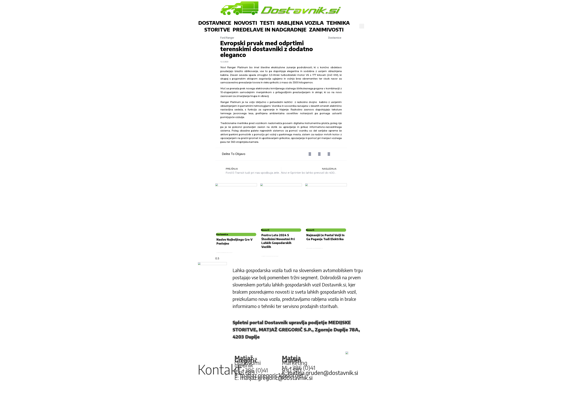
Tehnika (338, 22)
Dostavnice (214, 22)
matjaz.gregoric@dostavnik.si (276, 377)
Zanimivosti (326, 29)
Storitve (217, 29)
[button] (361, 26)
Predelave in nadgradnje (269, 29)
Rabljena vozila (300, 22)
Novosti (245, 22)
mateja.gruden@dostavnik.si (323, 372)
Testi (267, 22)
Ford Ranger (227, 37)
